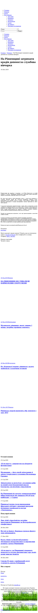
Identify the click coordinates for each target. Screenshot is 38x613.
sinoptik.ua (17, 585)
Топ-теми (10, 16)
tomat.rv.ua (25, 592)
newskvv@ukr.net (10, 234)
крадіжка (3, 230)
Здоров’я (10, 20)
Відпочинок (11, 21)
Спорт (10, 23)
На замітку (11, 24)
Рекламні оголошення (14, 26)
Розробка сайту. (5, 610)
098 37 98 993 (11, 236)
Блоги (6, 13)
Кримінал (11, 18)
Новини (6, 12)
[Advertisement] (19, 434)
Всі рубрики (8, 15)
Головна (6, 10)
